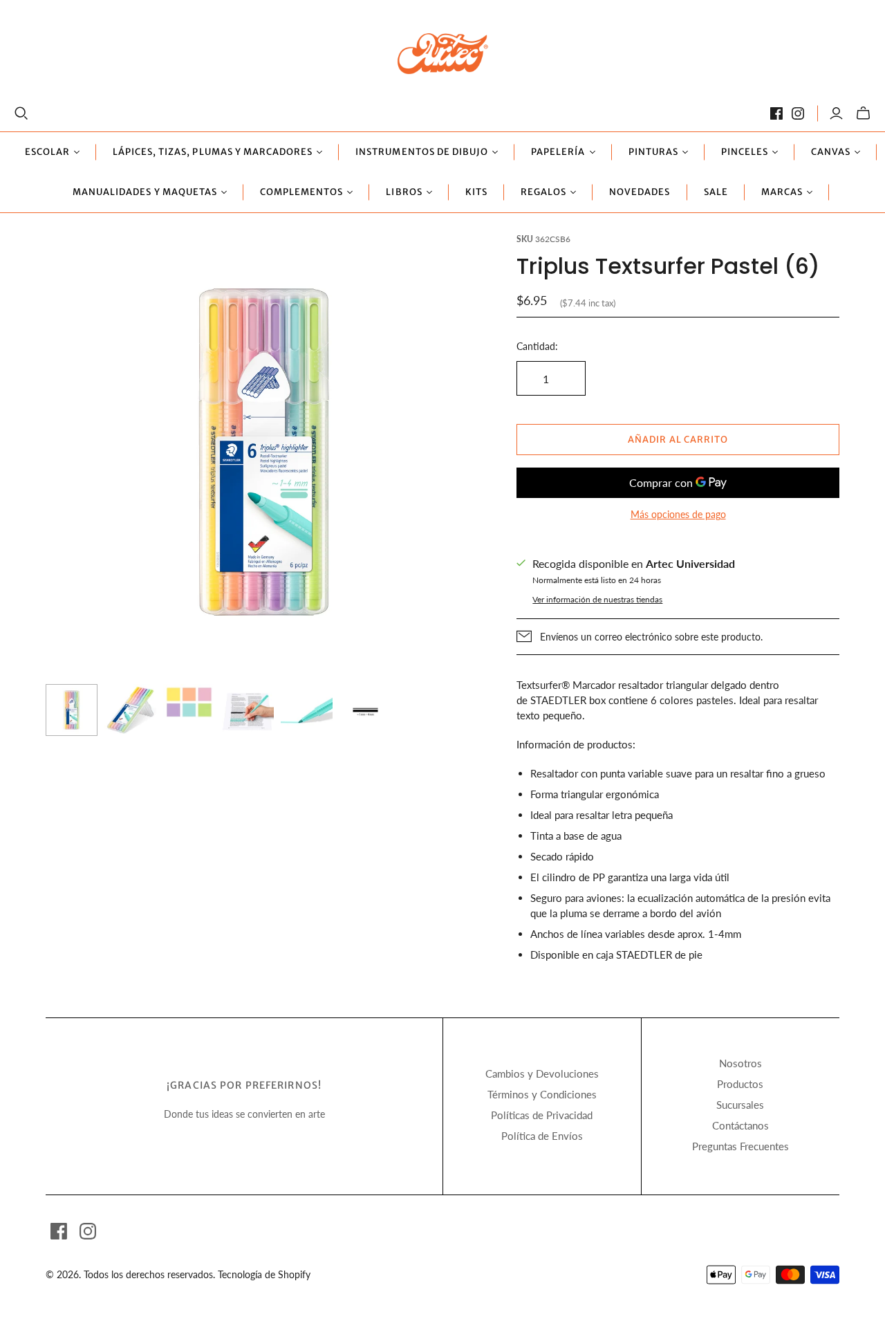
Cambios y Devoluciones (542, 1073)
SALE (716, 192)
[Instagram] (798, 113)
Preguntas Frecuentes (740, 1146)
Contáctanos (740, 1125)
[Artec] (443, 53)
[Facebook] (776, 113)
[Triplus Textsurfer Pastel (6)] (71, 710)
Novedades (639, 192)
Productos (740, 1084)
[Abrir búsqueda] (21, 113)
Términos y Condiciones (542, 1094)
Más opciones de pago (678, 514)
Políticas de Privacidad (542, 1115)
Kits (476, 192)
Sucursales (740, 1104)
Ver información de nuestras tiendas (597, 599)
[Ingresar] (836, 113)
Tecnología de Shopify (264, 1274)
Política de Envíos (542, 1135)
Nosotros (740, 1063)
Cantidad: (537, 346)
